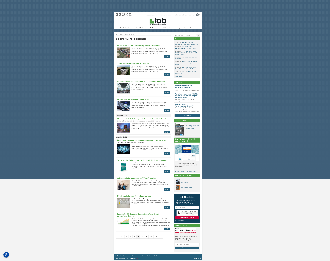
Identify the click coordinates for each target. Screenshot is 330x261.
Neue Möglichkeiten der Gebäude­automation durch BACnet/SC (143, 140)
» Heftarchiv (189, 127)
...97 (156, 237)
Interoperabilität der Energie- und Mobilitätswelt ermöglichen (141, 81)
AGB (147, 256)
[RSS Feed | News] (117, 14)
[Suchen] (198, 35)
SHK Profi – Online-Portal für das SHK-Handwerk (188, 182)
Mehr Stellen (187, 115)
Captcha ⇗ (194, 214)
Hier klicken (189, 213)
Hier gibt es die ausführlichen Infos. (185, 171)
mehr (167, 57)
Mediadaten (177, 15)
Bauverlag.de (197, 258)
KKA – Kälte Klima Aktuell (186, 187)
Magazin (179, 28)
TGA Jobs (172, 28)
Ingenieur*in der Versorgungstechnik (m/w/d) (184, 105)
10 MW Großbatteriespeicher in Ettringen (133, 64)
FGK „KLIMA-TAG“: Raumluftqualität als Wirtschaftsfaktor (186, 47)
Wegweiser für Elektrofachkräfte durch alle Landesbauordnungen (142, 160)
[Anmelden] (198, 15)
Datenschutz (160, 256)
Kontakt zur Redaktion (166, 15)
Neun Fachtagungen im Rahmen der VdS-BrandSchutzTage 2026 (187, 43)
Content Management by (122, 258)
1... (122, 237)
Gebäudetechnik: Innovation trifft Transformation (136, 178)
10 (146, 237)
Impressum (168, 256)
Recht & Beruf (140, 28)
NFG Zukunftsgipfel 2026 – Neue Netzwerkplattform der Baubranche (187, 68)
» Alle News (178, 76)
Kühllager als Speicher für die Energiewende (134, 196)
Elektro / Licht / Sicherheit (126, 34)
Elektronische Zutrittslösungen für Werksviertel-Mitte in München (142, 119)
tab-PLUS (123, 28)
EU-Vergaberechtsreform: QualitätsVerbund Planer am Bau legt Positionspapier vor (186, 52)
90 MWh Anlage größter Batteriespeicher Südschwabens (138, 46)
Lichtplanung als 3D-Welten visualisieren (133, 99)
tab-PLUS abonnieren (188, 15)
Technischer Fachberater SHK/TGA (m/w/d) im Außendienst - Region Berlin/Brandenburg (186, 95)
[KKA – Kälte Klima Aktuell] (178, 188)
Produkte (150, 28)
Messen (158, 28)
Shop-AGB (152, 256)
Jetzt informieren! (179, 220)
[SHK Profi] (178, 182)
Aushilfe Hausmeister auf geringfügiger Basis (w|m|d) (184, 86)
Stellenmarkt (127, 256)
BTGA (165, 28)
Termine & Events (190, 28)
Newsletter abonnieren (152, 15)
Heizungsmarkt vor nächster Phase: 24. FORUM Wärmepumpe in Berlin (186, 62)
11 (151, 237)
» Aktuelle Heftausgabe (192, 125)
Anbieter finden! (188, 248)
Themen (131, 28)
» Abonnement (190, 128)
